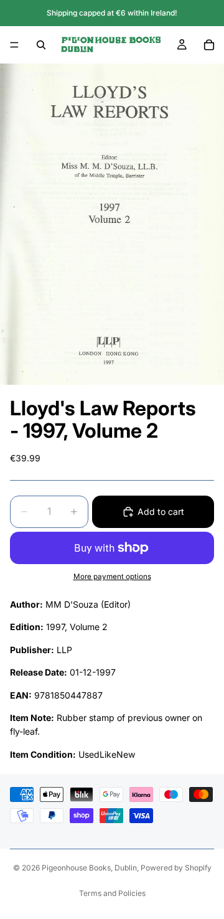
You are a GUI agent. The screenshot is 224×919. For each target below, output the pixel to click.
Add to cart (161, 511)
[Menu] (14, 45)
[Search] (41, 45)
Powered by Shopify (176, 867)
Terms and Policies (112, 893)
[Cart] (209, 45)
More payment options (112, 576)
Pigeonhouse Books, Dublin (89, 867)
